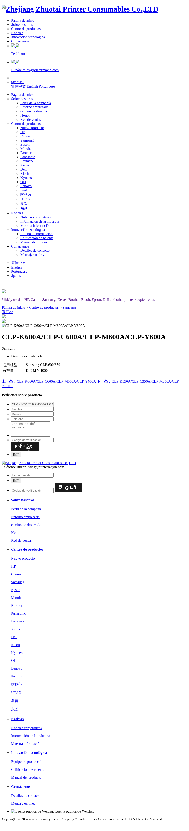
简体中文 (18, 86)
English (32, 86)
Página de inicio (22, 20)
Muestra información (35, 225)
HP (22, 132)
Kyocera (26, 178)
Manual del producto (35, 242)
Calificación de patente (36, 238)
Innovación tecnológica (28, 37)
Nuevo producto (32, 128)
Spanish (17, 82)
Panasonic (27, 157)
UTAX (25, 199)
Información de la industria (39, 221)
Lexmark (26, 161)
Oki (23, 182)
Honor (25, 115)
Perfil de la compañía (35, 103)
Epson (25, 144)
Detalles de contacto (35, 250)
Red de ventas (30, 119)
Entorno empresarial (35, 107)
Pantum (25, 190)
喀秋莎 (25, 194)
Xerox (25, 165)
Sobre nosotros (22, 25)
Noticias (17, 33)
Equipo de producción (36, 234)
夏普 (24, 203)
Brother (25, 153)
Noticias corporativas (35, 217)
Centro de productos (26, 29)
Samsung (27, 140)
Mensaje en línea (32, 255)
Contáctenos (20, 41)
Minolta (26, 149)
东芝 (24, 208)
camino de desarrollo (35, 111)
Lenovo (26, 186)
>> (7, 312)
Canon (25, 136)
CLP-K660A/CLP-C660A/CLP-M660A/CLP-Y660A (49, 381)
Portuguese (47, 86)
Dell (23, 169)
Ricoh (24, 173)
